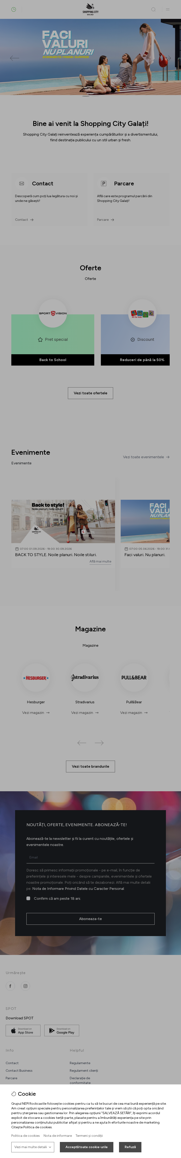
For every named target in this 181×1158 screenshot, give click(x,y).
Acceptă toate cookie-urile (87, 1147)
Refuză (130, 1147)
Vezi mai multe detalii (30, 1147)
